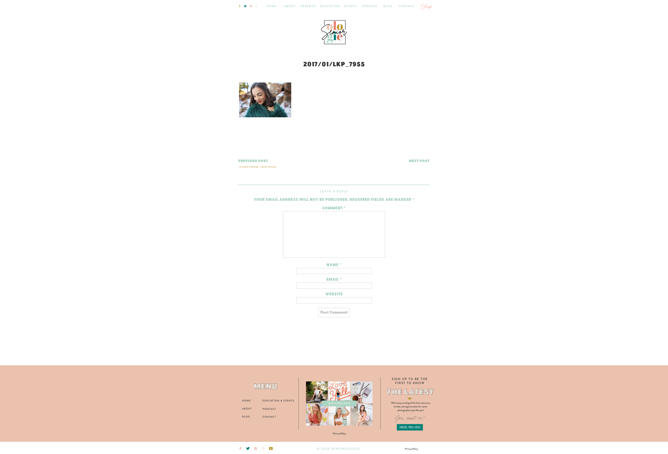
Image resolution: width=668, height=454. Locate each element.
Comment (334, 208)
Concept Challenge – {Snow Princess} (258, 167)
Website (334, 294)
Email (334, 280)
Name (334, 265)
